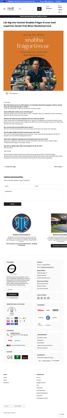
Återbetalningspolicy (42, 393)
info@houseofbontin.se (47, 267)
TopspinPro (40, 340)
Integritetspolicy (14, 297)
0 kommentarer (13, 93)
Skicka (12, 204)
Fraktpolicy (40, 388)
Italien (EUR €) (17, 406)
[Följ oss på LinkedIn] (48, 298)
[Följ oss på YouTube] (45, 298)
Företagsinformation (42, 398)
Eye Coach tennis (42, 337)
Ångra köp (39, 395)
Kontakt (39, 380)
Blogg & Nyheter (41, 382)
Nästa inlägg (57, 166)
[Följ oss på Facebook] (38, 298)
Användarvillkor (41, 390)
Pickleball (6, 382)
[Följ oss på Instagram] (41, 298)
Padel (5, 380)
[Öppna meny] (4, 9)
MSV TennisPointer (42, 348)
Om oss (39, 377)
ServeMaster (40, 343)
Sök (38, 385)
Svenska (6, 406)
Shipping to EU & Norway (21, 1)
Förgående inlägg (10, 166)
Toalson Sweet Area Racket (44, 345)
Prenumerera (12, 294)
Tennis (5, 377)
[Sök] (39, 9)
